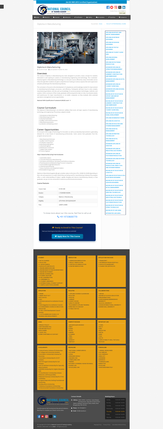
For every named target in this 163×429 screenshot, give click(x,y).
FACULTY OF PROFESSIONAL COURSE (116, 24)
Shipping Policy (97, 424)
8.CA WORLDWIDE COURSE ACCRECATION (50, 307)
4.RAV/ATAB (102, 330)
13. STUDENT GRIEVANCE (45, 281)
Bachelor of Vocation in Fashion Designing (114, 181)
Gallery (90, 17)
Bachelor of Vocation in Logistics (114, 171)
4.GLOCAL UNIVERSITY (105, 303)
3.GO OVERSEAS (103, 354)
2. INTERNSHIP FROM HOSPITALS (108, 262)
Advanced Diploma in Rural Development (115, 90)
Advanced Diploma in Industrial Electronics (114, 149)
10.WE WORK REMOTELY (105, 367)
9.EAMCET (71, 340)
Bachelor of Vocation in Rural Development (114, 114)
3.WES (100, 328)
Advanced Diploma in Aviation (113, 144)
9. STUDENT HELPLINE (44, 275)
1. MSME (40, 294)
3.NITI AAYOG (42, 297)
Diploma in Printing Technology (112, 135)
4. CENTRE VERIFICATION (75, 266)
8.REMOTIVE (102, 363)
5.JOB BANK (101, 358)
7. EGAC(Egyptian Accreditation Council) (50, 305)
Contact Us (123, 17)
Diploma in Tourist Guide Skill (114, 53)
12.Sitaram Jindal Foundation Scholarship (50, 388)
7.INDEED (71, 362)
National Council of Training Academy (62, 424)
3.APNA (70, 354)
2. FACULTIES (42, 262)
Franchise (112, 17)
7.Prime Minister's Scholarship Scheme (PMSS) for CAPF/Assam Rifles (50, 374)
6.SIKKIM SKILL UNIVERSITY (106, 307)
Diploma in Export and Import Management (113, 33)
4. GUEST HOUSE (73, 301)
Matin (54, 426)
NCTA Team (44, 69)
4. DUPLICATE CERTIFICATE (46, 266)
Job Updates (101, 17)
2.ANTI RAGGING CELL (45, 327)
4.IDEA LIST (101, 356)
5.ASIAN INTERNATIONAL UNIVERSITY (109, 305)
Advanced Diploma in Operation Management (114, 68)
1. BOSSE (101, 294)
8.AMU (70, 338)
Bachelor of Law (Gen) (113, 210)
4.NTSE (70, 330)
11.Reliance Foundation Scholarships (49, 386)
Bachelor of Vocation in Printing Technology (114, 191)
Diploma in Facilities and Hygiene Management (114, 125)
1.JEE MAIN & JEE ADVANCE (76, 325)
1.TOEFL (100, 325)
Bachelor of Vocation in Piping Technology (114, 206)
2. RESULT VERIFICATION (75, 262)
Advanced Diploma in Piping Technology (115, 159)
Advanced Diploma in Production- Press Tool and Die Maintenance (114, 165)
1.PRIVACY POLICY (43, 325)
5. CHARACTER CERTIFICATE (106, 266)
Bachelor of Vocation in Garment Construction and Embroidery (114, 103)
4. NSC (40, 299)
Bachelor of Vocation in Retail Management (114, 186)
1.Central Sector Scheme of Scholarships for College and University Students (50, 351)
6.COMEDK (71, 334)
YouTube (112, 7)
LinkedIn (124, 7)
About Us (47, 17)
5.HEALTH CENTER (73, 303)
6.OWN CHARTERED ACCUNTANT (48, 334)
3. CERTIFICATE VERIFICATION (77, 264)
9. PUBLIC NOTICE (73, 309)
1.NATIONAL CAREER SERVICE (77, 350)
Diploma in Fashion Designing (112, 43)
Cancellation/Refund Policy (119, 424)
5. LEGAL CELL (42, 332)
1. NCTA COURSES (43, 260)
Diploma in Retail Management (112, 130)
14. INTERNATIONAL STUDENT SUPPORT (50, 283)
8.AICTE (100, 338)
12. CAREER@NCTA (44, 279)
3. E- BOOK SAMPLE (44, 264)
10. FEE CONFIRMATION (45, 277)
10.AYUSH (101, 342)
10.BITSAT (71, 342)
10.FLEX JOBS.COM (73, 367)
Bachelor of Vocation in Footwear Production (114, 201)
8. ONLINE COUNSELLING (45, 274)
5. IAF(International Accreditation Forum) (50, 301)
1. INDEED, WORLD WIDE (105, 350)
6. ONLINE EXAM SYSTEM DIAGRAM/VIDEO (50, 270)
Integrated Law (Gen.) (113, 213)
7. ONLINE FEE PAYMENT (45, 272)
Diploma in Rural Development (111, 58)
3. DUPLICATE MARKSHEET (106, 264)
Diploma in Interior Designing (112, 38)
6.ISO (40, 303)
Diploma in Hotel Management (112, 139)
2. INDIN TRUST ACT (44, 295)
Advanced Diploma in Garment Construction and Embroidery (114, 74)
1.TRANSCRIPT (102, 260)
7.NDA (70, 336)
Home (37, 17)
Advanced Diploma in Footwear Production (114, 154)
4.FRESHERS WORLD (74, 356)
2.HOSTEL (71, 297)
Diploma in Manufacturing (115, 118)
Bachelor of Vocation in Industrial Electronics (114, 196)
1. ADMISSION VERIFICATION (77, 260)
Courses (57, 17)
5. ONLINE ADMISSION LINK (46, 268)
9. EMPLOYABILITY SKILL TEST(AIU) (108, 340)
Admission (68, 17)
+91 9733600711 (122, 11)
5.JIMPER (70, 332)
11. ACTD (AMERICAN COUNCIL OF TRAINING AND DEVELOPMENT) (48, 315)
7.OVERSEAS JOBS (103, 362)
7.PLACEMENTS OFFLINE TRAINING (78, 305)
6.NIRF (100, 334)
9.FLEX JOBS (101, 365)
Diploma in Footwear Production (113, 63)
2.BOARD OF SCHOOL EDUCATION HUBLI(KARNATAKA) (108, 296)
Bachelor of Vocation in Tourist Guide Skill (114, 109)
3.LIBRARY (71, 299)
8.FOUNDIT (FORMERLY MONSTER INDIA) (80, 363)
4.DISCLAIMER (42, 330)
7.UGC (100, 336)
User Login (122, 13)
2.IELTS (100, 327)
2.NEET (70, 327)
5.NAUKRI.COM (72, 358)
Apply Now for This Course (68, 236)
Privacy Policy (106, 424)
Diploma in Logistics (113, 121)
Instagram (116, 7)
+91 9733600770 (68, 216)
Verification (79, 17)
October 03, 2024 (62, 69)
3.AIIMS (70, 328)
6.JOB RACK (101, 360)
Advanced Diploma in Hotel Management (115, 80)
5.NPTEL (100, 332)
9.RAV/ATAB (41, 309)
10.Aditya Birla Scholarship (46, 384)
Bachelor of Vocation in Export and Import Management (114, 96)
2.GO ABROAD (102, 352)
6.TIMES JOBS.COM (74, 360)
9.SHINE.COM (72, 365)
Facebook (108, 7)
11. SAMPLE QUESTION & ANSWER (48, 285)
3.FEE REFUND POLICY (44, 328)
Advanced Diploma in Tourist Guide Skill (113, 85)
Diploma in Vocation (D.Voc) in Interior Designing (115, 176)
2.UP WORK (71, 352)
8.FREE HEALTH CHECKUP (75, 307)
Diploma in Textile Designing (112, 48)
